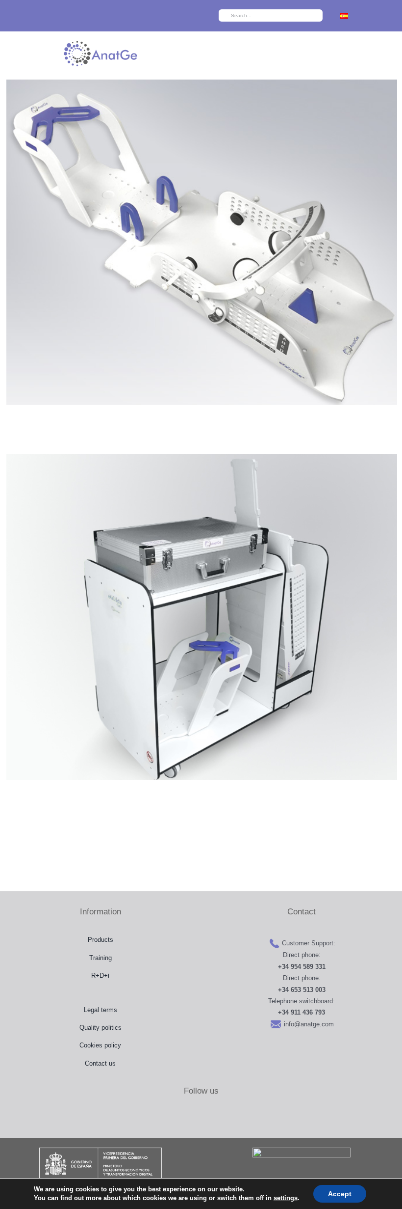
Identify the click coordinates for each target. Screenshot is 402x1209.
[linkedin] (135, 16)
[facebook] (78, 16)
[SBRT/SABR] (199, 242)
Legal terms (100, 1010)
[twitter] (92, 16)
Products (100, 939)
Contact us (100, 1063)
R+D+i (100, 975)
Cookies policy (100, 1045)
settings (286, 1198)
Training (100, 958)
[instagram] (106, 16)
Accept (340, 1194)
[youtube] (121, 16)
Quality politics (100, 1027)
